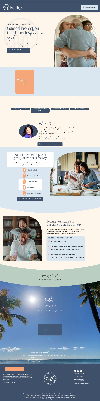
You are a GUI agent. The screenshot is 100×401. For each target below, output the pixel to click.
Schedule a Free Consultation (15, 50)
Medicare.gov (31, 397)
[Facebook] (75, 371)
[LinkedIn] (81, 371)
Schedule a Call (90, 7)
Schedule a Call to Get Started (31, 198)
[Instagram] (78, 371)
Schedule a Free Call (15, 369)
